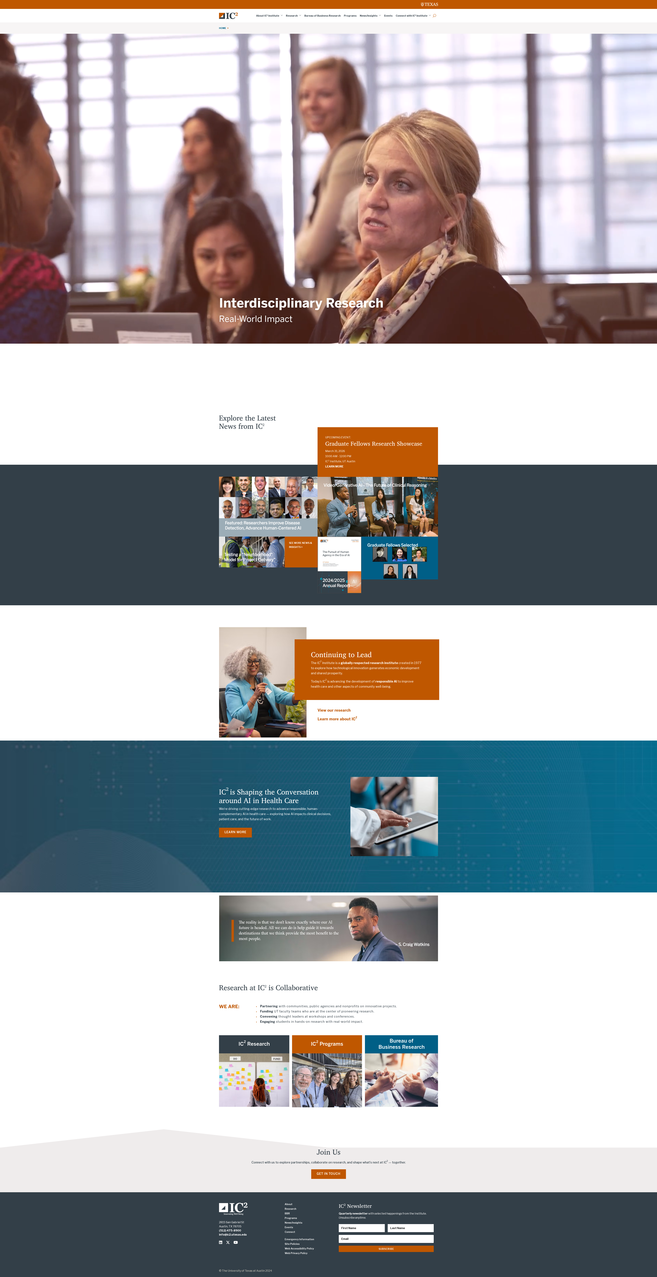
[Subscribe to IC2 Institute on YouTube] (236, 1242)
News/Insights (368, 15)
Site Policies (292, 1243)
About (288, 1204)
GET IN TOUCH (328, 1174)
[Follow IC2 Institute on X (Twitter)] (228, 1242)
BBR (287, 1213)
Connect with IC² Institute (411, 15)
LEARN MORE (334, 466)
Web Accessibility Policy (299, 1248)
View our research (334, 710)
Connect (290, 1231)
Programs (350, 15)
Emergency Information (299, 1239)
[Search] (434, 15)
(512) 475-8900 (230, 1230)
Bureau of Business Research (322, 15)
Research (292, 15)
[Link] (228, 15)
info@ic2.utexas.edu (233, 1234)
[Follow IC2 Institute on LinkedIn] (221, 1242)
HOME (223, 28)
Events (388, 15)
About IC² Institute (267, 15)
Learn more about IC (337, 719)
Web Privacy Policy (296, 1253)
